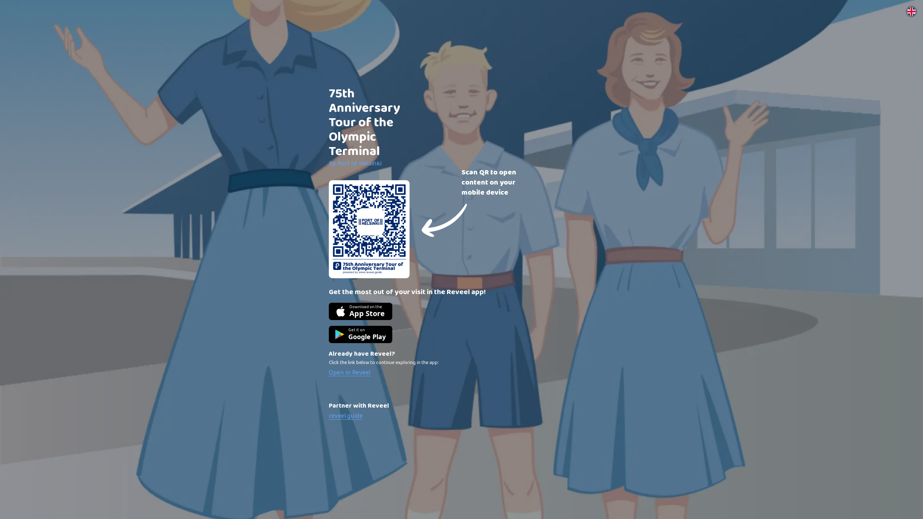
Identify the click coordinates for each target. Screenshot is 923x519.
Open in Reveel (350, 373)
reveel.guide (346, 416)
